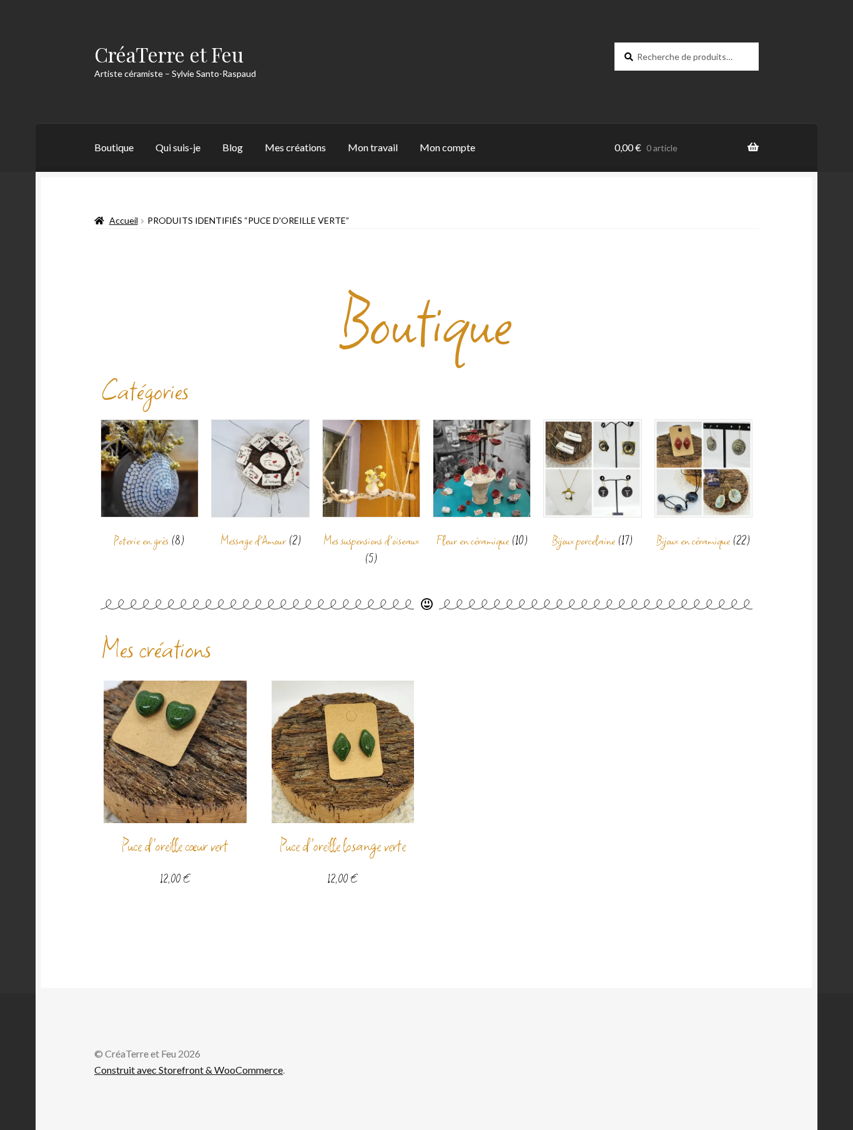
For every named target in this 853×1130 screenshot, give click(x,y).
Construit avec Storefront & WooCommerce (188, 1070)
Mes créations (295, 147)
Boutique (114, 147)
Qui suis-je (177, 147)
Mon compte (447, 147)
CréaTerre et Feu (169, 54)
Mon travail (373, 147)
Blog (232, 147)
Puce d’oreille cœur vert (175, 845)
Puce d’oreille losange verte (343, 845)
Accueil (123, 220)
